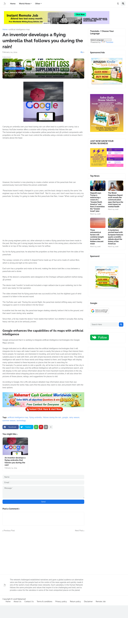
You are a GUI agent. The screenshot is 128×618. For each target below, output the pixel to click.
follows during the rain (52, 417)
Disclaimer (88, 602)
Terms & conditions (44, 602)
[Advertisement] (43, 161)
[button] (118, 3)
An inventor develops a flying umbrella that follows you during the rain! (15, 461)
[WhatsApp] (36, 427)
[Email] (46, 427)
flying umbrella (35, 417)
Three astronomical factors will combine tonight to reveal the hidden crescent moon (97, 237)
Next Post (79, 531)
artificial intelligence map (19, 29)
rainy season (74, 417)
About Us (17, 602)
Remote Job (101, 602)
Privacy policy (61, 602)
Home (4, 29)
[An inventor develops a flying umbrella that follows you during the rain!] (15, 446)
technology (21, 421)
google (65, 417)
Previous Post (9, 531)
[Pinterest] (41, 427)
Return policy (75, 602)
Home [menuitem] (13, 3)
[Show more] (51, 427)
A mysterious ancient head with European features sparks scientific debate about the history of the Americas (115, 237)
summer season (9, 421)
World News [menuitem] (24, 3)
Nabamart (22, 599)
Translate (109, 42)
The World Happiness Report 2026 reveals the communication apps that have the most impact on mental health (115, 200)
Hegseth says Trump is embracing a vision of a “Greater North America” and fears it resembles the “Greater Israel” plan (97, 202)
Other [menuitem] (37, 3)
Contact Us (29, 602)
